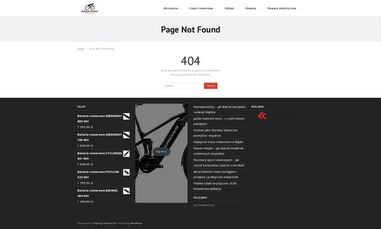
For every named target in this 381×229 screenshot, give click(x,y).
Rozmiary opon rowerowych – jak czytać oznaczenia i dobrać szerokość (218, 162)
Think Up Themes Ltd (104, 223)
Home (80, 48)
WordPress (136, 223)
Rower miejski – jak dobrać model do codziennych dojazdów (218, 150)
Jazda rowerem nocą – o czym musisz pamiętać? (219, 121)
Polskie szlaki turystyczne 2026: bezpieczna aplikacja (215, 186)
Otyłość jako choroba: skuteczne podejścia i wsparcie (215, 132)
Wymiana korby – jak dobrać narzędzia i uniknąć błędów (219, 109)
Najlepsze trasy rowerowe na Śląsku (218, 142)
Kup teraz (161, 151)
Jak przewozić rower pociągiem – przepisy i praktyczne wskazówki (215, 174)
